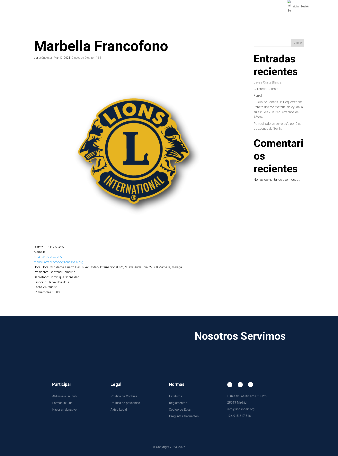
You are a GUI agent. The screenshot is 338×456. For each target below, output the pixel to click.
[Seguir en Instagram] (240, 384)
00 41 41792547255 (48, 257)
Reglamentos (178, 403)
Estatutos (175, 396)
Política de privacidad (125, 403)
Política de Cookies (124, 396)
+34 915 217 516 (239, 416)
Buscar (297, 42)
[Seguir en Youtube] (250, 384)
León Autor (45, 57)
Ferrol (258, 95)
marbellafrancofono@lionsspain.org (58, 262)
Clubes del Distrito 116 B (86, 57)
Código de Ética (180, 409)
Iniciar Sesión (300, 6)
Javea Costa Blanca (267, 82)
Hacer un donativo (64, 409)
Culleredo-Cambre (266, 89)
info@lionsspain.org (240, 409)
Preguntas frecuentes (184, 416)
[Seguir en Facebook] (229, 384)
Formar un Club (62, 403)
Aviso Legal (119, 409)
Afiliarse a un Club (64, 396)
